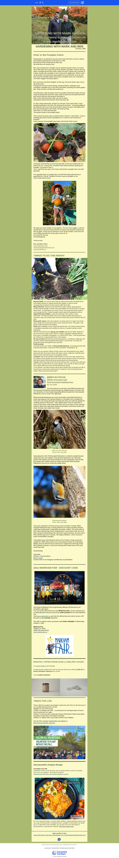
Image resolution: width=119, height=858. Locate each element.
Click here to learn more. (66, 826)
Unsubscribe (47, 848)
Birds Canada (38, 558)
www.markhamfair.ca (43, 616)
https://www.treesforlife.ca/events (44, 723)
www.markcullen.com (40, 246)
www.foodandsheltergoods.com (43, 247)
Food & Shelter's (41, 666)
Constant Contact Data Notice (67, 848)
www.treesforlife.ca (39, 249)
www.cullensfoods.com (56, 835)
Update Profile (55, 848)
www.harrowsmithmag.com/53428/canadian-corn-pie (50, 774)
